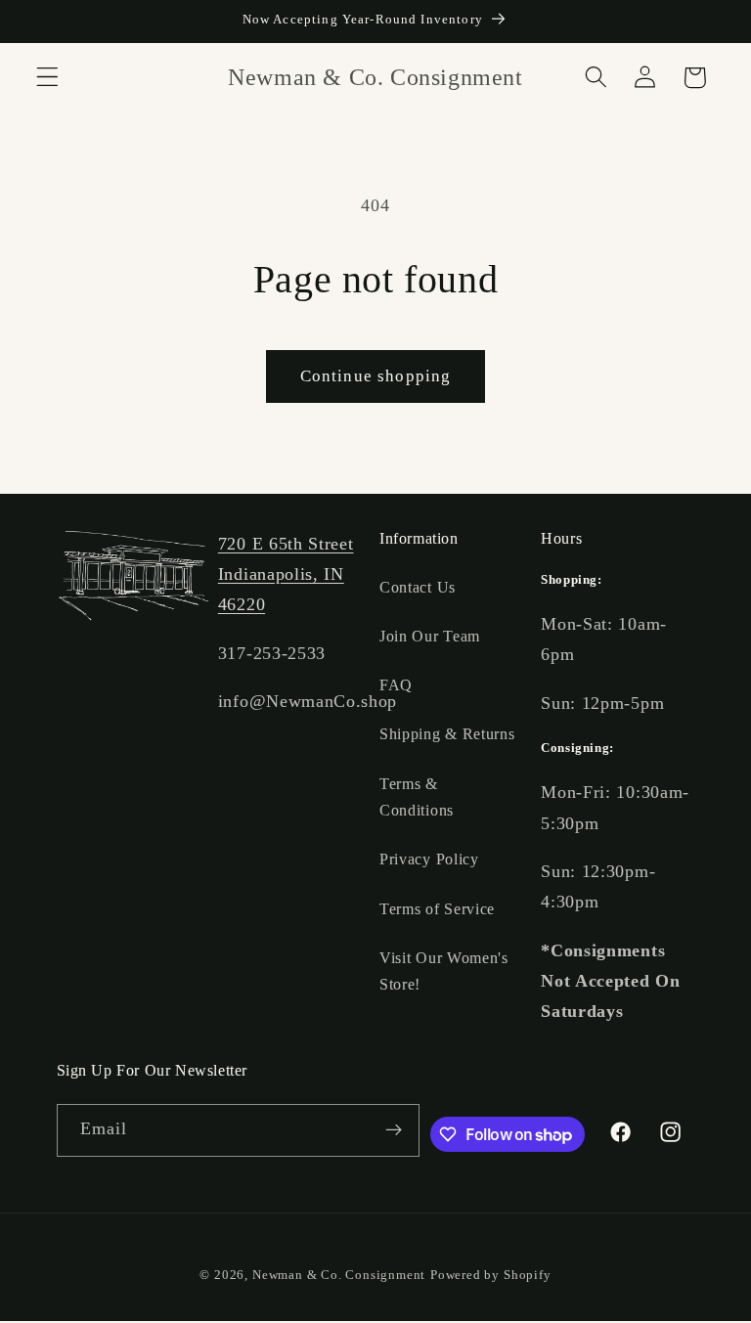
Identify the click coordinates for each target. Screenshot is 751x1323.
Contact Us (417, 587)
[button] (47, 78)
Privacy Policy (429, 859)
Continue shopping (376, 376)
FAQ (396, 685)
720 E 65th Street (286, 543)
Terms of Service (437, 909)
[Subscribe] (394, 1130)
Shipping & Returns (446, 734)
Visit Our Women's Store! (443, 970)
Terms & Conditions (416, 796)
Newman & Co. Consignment (338, 1275)
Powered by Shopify (491, 1275)
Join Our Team (429, 636)
